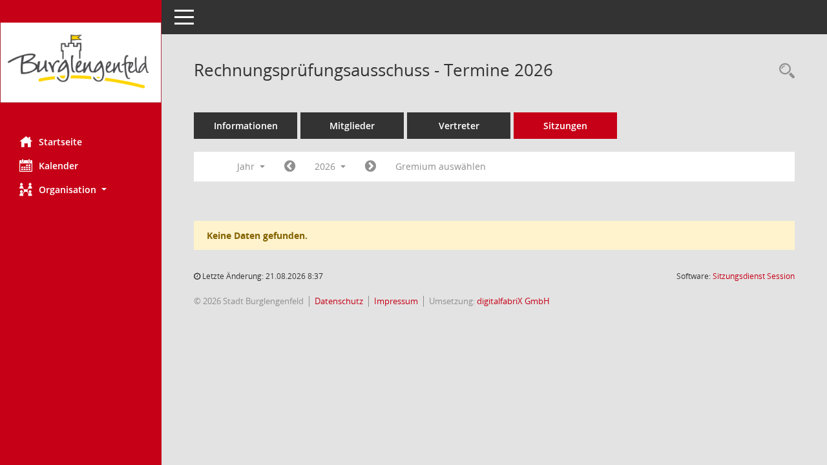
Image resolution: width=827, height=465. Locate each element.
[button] (81, 190)
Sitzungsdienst (754, 276)
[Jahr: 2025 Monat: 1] (290, 166)
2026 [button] (326, 166)
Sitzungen (565, 125)
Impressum (396, 301)
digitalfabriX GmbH (513, 301)
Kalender (58, 166)
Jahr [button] (247, 166)
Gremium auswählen (440, 166)
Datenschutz (339, 301)
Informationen (246, 125)
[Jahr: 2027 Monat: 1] (370, 166)
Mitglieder (352, 125)
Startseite (60, 142)
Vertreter (459, 125)
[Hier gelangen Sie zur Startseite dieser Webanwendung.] (81, 63)
